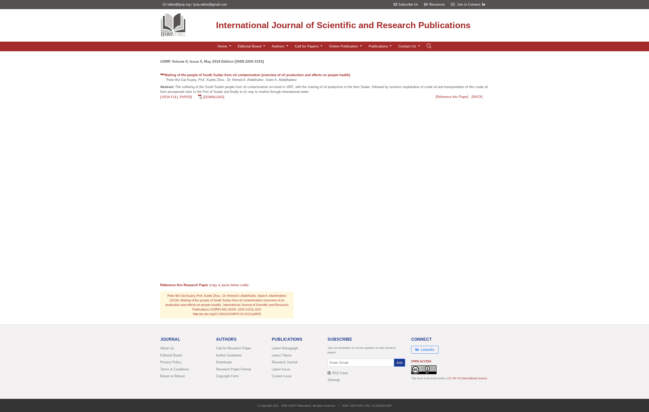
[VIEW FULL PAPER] (176, 97)
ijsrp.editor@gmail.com (210, 4)
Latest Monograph (285, 348)
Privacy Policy (171, 362)
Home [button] (223, 46)
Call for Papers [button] (307, 46)
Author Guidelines (229, 355)
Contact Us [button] (407, 46)
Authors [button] (278, 46)
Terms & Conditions (174, 369)
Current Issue (282, 376)
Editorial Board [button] (250, 46)
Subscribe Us (408, 4)
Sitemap (334, 380)
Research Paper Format (233, 369)
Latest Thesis (282, 355)
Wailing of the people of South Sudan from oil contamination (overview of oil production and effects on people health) (257, 75)
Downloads (224, 362)
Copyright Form (227, 376)
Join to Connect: (469, 4)
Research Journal (284, 362)
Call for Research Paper (233, 348)
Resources (437, 4)
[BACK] (477, 97)
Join (399, 363)
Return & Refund (172, 376)
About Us (167, 348)
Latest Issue (281, 369)
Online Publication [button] (344, 46)
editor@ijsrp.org (178, 4)
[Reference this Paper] (452, 97)
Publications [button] (379, 46)
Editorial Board (171, 355)
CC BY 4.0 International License (467, 378)
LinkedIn (427, 350)
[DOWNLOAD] (213, 97)
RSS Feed (339, 373)
